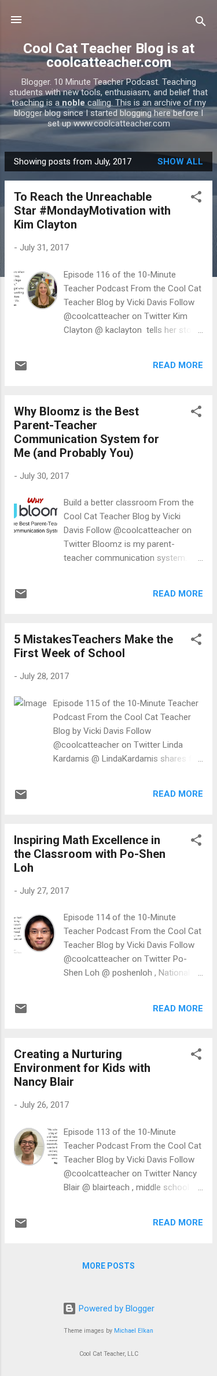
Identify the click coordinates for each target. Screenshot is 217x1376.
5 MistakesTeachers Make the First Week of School (93, 646)
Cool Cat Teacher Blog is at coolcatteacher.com (108, 55)
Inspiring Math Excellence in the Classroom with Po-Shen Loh (89, 854)
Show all (180, 161)
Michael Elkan (133, 1330)
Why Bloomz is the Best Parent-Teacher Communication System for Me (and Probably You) (86, 432)
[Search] (201, 23)
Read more (178, 365)
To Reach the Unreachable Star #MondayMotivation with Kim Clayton (92, 210)
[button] (196, 199)
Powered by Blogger (115, 1308)
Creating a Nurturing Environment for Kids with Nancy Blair (82, 1068)
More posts (108, 1265)
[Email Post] (21, 370)
